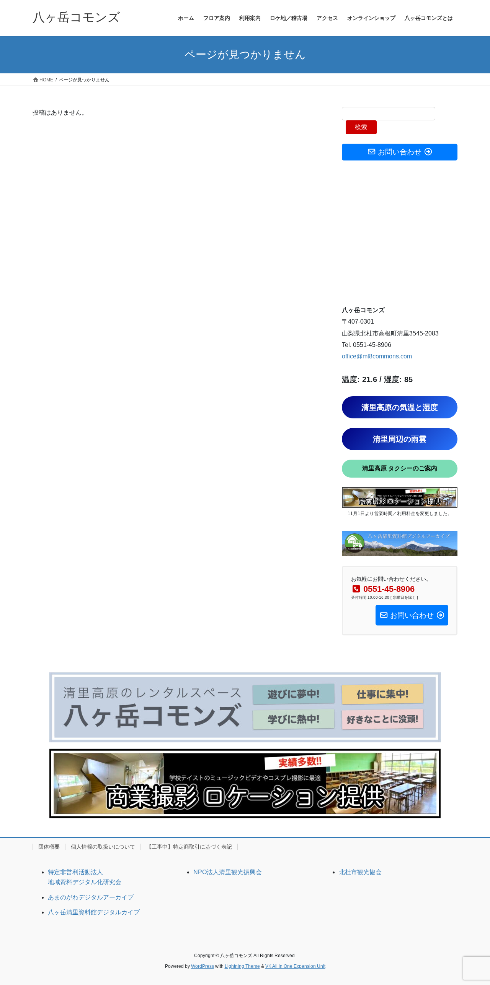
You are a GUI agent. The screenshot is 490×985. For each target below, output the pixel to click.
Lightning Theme (242, 966)
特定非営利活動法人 (75, 872)
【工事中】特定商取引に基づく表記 (189, 847)
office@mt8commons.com (377, 356)
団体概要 (49, 847)
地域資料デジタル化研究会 (84, 882)
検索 (361, 127)
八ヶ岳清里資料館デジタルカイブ (94, 912)
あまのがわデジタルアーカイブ (91, 897)
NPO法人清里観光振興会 (227, 872)
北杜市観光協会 (360, 872)
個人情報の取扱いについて (103, 847)
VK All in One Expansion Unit (295, 966)
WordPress (202, 966)
